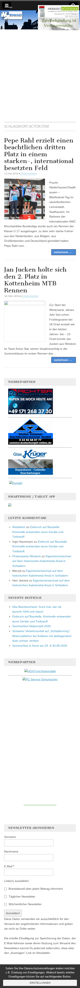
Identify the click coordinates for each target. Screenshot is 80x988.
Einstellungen (40, 982)
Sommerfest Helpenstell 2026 (31, 626)
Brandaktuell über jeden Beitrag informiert (35, 888)
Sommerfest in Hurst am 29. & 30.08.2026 (39, 645)
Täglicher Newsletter (21, 896)
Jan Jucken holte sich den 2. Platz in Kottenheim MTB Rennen (35, 280)
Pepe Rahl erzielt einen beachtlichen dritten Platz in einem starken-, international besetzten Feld (39, 154)
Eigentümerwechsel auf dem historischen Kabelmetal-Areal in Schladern (41, 561)
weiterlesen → (63, 252)
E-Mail (9, 866)
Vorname (10, 837)
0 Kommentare (29, 173)
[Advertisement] (40, 78)
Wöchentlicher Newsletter (25, 904)
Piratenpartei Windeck (26, 556)
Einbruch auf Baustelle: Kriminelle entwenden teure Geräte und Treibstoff (37, 531)
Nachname (11, 851)
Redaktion (18, 527)
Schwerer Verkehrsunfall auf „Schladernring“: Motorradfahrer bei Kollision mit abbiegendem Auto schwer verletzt (42, 635)
